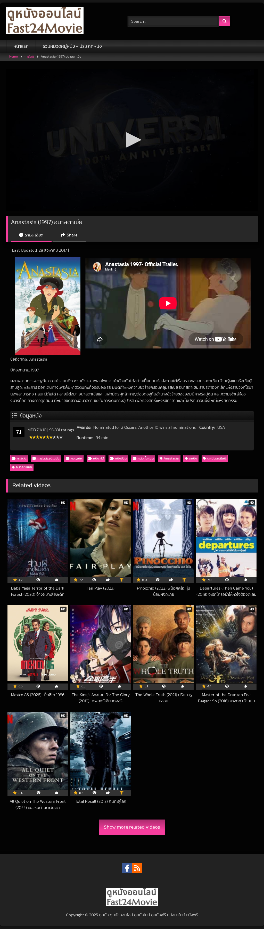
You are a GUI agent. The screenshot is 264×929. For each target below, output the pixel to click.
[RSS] (137, 868)
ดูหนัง (193, 458)
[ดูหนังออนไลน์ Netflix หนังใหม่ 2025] (59, 21)
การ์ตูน (29, 56)
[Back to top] (248, 914)
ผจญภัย (76, 458)
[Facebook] (127, 868)
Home (13, 56)
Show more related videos (132, 827)
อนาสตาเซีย (24, 467)
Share (72, 235)
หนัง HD (98, 458)
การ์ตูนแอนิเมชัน (48, 458)
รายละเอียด (33, 235)
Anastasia (171, 458)
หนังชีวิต (121, 458)
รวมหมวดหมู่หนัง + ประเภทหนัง (72, 46)
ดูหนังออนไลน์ (216, 458)
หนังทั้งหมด (146, 458)
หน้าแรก (21, 46)
